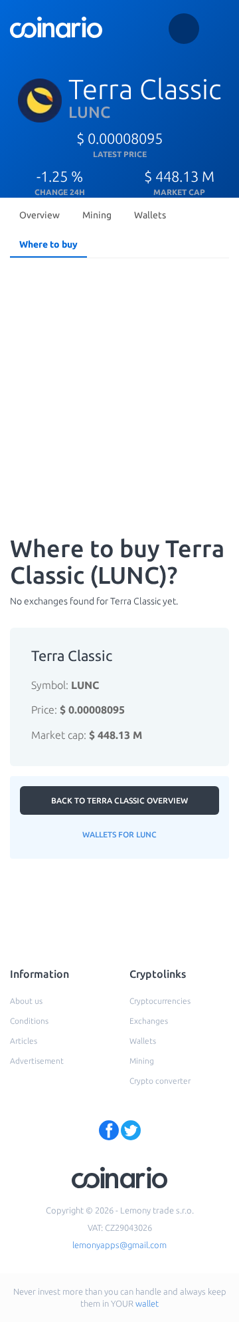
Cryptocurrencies (160, 1000)
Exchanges (148, 1020)
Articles (23, 1040)
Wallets (150, 215)
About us (26, 1000)
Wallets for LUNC (119, 834)
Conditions (29, 1020)
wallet (147, 1303)
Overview (39, 215)
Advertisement (37, 1060)
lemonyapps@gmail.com (119, 1244)
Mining (97, 215)
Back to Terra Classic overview (119, 800)
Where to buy (48, 244)
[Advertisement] (119, 390)
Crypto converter (160, 1080)
